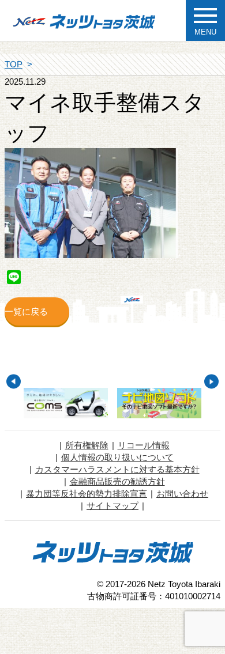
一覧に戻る (26, 311)
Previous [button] (13, 382)
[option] (65, 403)
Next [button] (211, 382)
